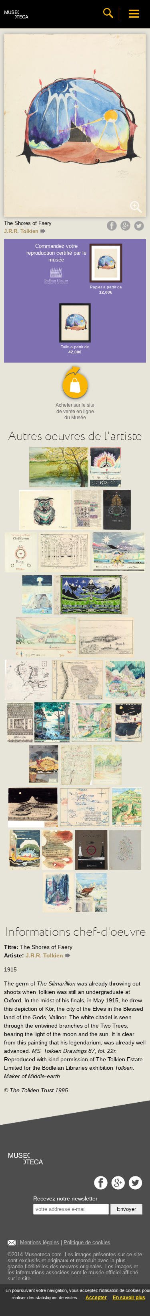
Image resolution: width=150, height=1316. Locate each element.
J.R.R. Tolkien (21, 231)
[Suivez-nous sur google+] (117, 1187)
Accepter (96, 1297)
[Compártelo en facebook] (113, 228)
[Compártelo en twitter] (140, 228)
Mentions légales (39, 1242)
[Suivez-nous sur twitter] (134, 1187)
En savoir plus (129, 1297)
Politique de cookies (87, 1242)
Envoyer (126, 1209)
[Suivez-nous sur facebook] (100, 1187)
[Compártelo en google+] (126, 228)
